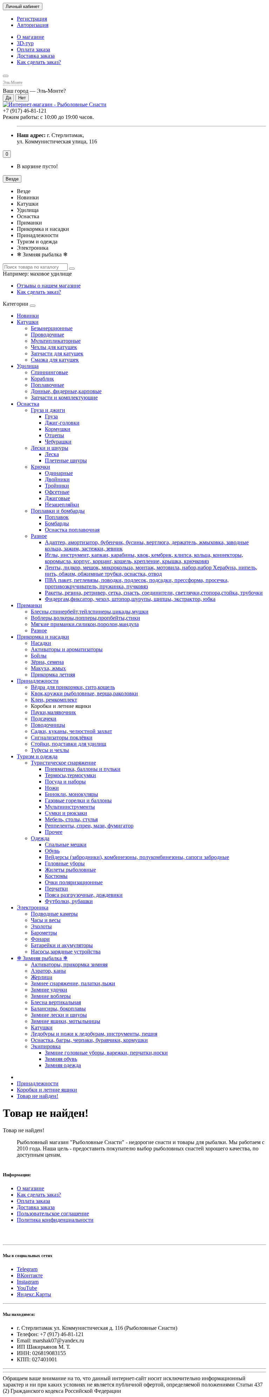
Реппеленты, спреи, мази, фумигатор (89, 826)
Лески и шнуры (49, 448)
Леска (52, 454)
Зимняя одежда (63, 1065)
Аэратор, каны (48, 971)
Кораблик (42, 379)
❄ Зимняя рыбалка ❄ (42, 958)
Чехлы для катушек (54, 347)
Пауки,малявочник (53, 712)
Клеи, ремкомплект (54, 700)
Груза (51, 416)
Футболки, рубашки (69, 901)
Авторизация (32, 25)
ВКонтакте (30, 1275)
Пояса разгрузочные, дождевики (84, 895)
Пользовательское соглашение (53, 1214)
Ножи (52, 788)
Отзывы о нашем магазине (49, 286)
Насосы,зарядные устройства (66, 952)
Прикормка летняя (53, 675)
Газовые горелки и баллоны (78, 800)
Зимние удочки (49, 990)
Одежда (40, 838)
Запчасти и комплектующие (64, 397)
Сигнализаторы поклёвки (61, 737)
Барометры (44, 933)
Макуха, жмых (48, 668)
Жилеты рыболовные (70, 870)
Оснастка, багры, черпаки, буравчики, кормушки (89, 1040)
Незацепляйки (62, 505)
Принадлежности (37, 681)
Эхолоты (41, 926)
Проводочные (47, 335)
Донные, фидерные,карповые (66, 391)
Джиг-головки (62, 423)
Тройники (57, 486)
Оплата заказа (33, 49)
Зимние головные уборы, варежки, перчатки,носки (106, 1053)
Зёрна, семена (47, 662)
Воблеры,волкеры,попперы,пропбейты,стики (85, 618)
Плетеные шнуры (66, 460)
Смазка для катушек (55, 360)
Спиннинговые (49, 372)
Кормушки (57, 429)
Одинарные (59, 473)
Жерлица (41, 977)
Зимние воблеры (51, 996)
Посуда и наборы (65, 782)
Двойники (57, 479)
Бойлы (39, 656)
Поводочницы (48, 725)
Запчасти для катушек (57, 353)
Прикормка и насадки (43, 637)
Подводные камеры (54, 914)
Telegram (27, 1269)
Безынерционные (52, 328)
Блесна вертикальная (56, 1002)
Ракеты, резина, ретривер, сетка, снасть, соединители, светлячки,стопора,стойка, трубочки (154, 593)
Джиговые (57, 498)
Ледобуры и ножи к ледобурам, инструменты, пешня (94, 1034)
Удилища (28, 366)
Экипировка (46, 1046)
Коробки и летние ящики (47, 1090)
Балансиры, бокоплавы (58, 1009)
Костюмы (56, 876)
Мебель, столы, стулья (71, 819)
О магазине (30, 37)
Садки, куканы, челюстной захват (71, 731)
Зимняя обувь (61, 1059)
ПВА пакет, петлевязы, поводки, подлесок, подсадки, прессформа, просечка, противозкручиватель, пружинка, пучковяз (137, 583)
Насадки (41, 643)
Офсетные (57, 492)
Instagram (28, 1282)
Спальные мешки (66, 845)
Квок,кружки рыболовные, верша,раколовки (84, 693)
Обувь (52, 851)
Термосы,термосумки (70, 775)
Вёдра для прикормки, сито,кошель (73, 687)
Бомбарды (57, 523)
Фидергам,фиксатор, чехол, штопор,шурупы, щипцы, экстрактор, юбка (130, 599)
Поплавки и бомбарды (58, 511)
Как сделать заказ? (39, 62)
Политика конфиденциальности (55, 1220)
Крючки (40, 467)
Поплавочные (47, 385)
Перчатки (56, 889)
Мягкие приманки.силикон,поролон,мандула (85, 624)
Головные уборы (65, 863)
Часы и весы (46, 920)
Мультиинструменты (70, 807)
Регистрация (32, 19)
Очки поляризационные (74, 882)
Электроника (32, 907)
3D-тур (25, 43)
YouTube (27, 1288)
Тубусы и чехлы (50, 750)
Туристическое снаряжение (63, 763)
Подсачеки (43, 719)
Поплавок (57, 517)
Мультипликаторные (56, 341)
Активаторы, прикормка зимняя (69, 964)
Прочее (53, 832)
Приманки (29, 605)
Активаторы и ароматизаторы (67, 649)
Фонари (40, 939)
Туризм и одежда (37, 756)
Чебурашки (58, 442)
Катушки (28, 322)
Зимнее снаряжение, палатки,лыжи (73, 983)
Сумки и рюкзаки (66, 813)
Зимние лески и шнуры (59, 1015)
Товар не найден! (37, 1096)
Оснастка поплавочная (72, 530)
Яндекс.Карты (34, 1294)
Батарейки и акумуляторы (62, 945)
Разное (39, 536)
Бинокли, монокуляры (71, 794)
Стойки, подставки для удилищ (68, 744)
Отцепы (54, 435)
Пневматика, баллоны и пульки (82, 769)
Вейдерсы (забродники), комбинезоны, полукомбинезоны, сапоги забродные (137, 857)
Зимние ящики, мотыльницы (65, 1021)
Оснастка (28, 404)
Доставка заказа (36, 56)
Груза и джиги (48, 410)
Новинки (28, 316)
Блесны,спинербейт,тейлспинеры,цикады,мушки (90, 612)
